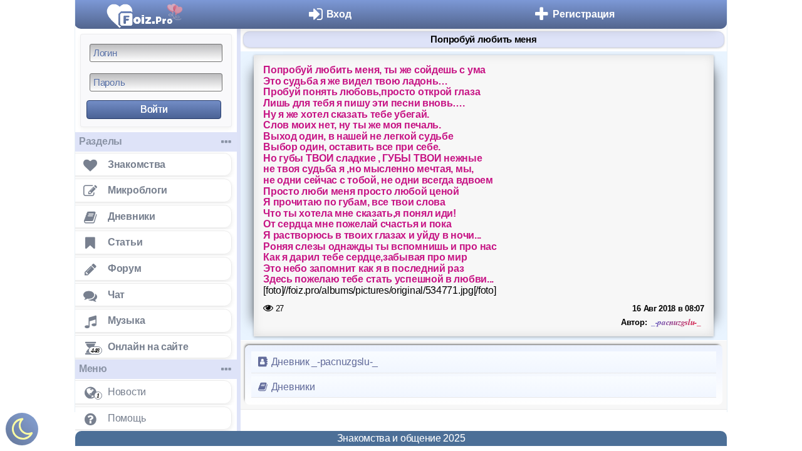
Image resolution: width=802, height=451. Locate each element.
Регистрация (584, 14)
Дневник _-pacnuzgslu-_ (323, 361)
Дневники (292, 386)
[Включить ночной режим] (21, 432)
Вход (339, 14)
